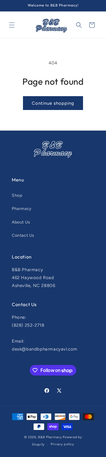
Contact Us (23, 235)
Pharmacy (22, 208)
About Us (21, 222)
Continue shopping (53, 103)
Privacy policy (62, 444)
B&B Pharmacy (50, 437)
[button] (11, 25)
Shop (17, 195)
